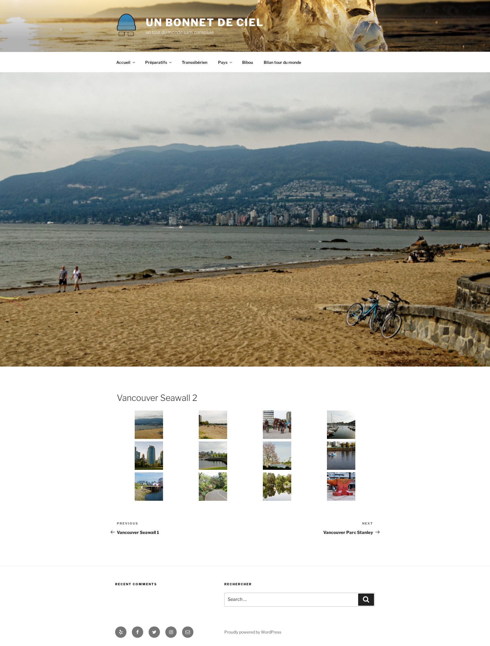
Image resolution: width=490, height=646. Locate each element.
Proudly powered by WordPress (252, 632)
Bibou (247, 62)
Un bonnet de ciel (205, 22)
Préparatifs (156, 62)
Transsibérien (194, 62)
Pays (222, 62)
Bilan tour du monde (282, 62)
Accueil (123, 62)
